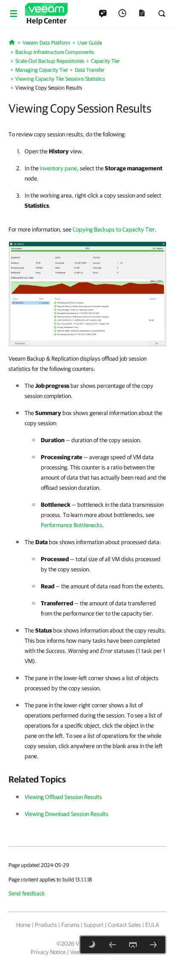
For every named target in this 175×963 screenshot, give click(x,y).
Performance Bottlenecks (71, 525)
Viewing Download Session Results (66, 814)
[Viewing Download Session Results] (153, 945)
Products (46, 924)
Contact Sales (124, 924)
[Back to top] (133, 945)
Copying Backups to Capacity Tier (114, 229)
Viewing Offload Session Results (63, 797)
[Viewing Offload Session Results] (112, 945)
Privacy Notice (48, 952)
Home (23, 924)
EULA (152, 924)
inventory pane (58, 168)
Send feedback (26, 893)
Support (94, 924)
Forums (70, 924)
